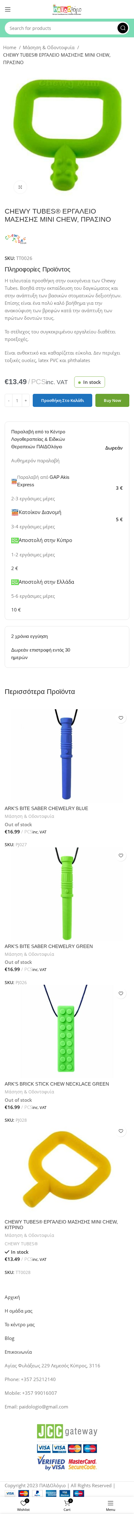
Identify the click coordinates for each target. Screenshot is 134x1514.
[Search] (122, 28)
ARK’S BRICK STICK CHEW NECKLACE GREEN (57, 1084)
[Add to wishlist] (120, 717)
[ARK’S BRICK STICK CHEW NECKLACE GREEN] (67, 1031)
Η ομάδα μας (18, 1311)
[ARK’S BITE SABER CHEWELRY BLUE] (67, 756)
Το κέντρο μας (20, 1324)
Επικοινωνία (18, 1352)
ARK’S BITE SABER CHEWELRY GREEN (49, 946)
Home (10, 47)
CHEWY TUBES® (21, 1244)
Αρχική (12, 1297)
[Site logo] (67, 9)
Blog (9, 1338)
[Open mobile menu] (8, 9)
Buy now (112, 400)
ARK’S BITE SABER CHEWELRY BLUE (46, 808)
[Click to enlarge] (20, 187)
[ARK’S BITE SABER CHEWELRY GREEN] (67, 894)
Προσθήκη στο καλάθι (62, 400)
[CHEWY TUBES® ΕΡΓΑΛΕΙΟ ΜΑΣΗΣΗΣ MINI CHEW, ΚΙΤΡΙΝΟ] (67, 1169)
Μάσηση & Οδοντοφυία (49, 47)
